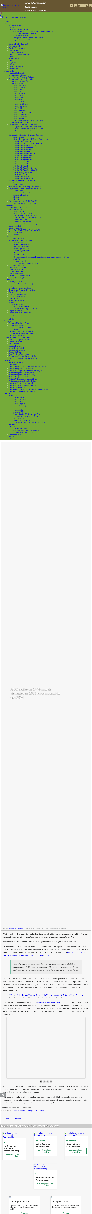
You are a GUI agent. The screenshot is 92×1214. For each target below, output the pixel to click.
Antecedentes (18, 191)
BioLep (11, 317)
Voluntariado (13, 69)
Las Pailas (71, 952)
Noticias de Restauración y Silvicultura (22, 381)
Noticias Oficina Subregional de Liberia (23, 379)
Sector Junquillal (19, 87)
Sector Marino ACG (16, 133)
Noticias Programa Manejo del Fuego (22, 375)
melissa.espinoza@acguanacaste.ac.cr (29, 1110)
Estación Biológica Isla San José (24, 145)
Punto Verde (17, 259)
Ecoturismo (8, 205)
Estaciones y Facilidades (17, 296)
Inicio (6, 21)
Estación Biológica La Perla (23, 160)
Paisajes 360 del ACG (21, 428)
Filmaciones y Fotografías (18, 294)
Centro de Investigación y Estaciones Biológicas (26, 135)
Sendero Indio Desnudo (21, 220)
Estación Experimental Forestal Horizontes (54, 1002)
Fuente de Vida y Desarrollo (35, 10)
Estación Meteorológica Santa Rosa (26, 309)
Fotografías (13, 395)
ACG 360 (12, 426)
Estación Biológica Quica (22, 166)
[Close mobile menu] (0, 15)
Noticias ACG (14, 364)
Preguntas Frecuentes (16, 300)
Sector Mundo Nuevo (21, 114)
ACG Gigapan (14, 437)
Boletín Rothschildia (16, 271)
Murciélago (29, 955)
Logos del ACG (14, 63)
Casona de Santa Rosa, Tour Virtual (26, 431)
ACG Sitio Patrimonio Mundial (24, 34)
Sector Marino (14, 234)
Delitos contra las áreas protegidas (21, 331)
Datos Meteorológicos (17, 304)
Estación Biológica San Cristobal (25, 170)
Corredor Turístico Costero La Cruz (26, 203)
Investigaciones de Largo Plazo (20, 288)
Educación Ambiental (16, 265)
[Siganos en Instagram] (83, 6)
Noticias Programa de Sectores (20, 377)
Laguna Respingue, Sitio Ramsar (25, 40)
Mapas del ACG (19, 185)
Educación (8, 236)
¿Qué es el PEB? (19, 242)
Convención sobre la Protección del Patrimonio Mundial (33, 31)
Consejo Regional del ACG (18, 44)
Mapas (11, 302)
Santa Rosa (7, 955)
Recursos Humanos (16, 52)
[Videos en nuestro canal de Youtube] (79, 6)
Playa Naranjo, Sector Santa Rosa (25, 216)
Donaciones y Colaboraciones (19, 54)
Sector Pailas (18, 89)
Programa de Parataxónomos (19, 286)
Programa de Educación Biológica (21, 79)
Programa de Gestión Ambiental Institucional (25, 189)
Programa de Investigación (18, 81)
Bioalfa (11, 319)
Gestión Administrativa (17, 48)
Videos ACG (13, 424)
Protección (8, 321)
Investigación (9, 280)
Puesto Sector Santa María (22, 172)
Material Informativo (20, 195)
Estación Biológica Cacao (22, 149)
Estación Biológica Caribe (22, 156)
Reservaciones (18, 137)
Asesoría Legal (14, 46)
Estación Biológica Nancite (23, 141)
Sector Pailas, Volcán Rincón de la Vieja (23, 224)
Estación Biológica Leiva (22, 158)
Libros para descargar (16, 278)
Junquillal (39, 955)
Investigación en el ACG (17, 282)
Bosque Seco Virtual (16, 269)
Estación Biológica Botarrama (24, 153)
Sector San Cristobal (20, 104)
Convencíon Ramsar (20, 36)
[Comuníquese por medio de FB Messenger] (90, 6)
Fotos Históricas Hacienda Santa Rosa (27, 414)
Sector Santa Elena (20, 106)
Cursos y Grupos (15, 292)
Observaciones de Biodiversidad (20, 275)
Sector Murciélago (19, 94)
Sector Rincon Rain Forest (22, 112)
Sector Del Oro (18, 118)
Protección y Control (16, 348)
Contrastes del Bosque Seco (23, 433)
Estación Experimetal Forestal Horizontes (28, 143)
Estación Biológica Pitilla (22, 151)
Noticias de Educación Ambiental (21, 383)
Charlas (11, 439)
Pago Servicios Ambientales (19, 354)
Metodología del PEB (21, 249)
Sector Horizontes (19, 110)
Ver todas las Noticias (16, 362)
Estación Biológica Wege (22, 176)
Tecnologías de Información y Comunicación (25, 187)
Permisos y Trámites (16, 342)
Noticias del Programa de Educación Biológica (25, 371)
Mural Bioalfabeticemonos (22, 255)
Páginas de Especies (16, 273)
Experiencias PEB (19, 261)
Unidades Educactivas (21, 247)
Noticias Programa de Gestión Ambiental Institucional (28, 366)
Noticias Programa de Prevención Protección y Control (28, 389)
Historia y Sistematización (22, 244)
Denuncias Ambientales (17, 335)
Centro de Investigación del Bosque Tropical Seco (31, 139)
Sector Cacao (18, 98)
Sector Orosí (17, 100)
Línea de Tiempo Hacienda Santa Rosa (27, 218)
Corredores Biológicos (17, 350)
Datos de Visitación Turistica (23, 77)
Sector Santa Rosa (19, 85)
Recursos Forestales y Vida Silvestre (17, 338)
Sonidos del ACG (15, 435)
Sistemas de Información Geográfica (22, 180)
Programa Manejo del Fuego (19, 122)
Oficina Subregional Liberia (19, 340)
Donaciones (17, 253)
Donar (11, 56)
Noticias (12, 60)
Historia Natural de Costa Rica (20, 313)
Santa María (81, 952)
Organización (14, 42)
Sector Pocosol (18, 96)
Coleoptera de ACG (16, 315)
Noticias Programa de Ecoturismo (21, 369)
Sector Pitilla (17, 108)
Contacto (12, 65)
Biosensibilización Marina (18, 267)
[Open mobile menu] (1, 13)
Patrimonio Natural (15, 352)
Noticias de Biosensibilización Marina (22, 385)
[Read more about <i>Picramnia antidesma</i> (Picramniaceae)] (45, 1169)
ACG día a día (18, 418)
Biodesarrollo (9, 71)
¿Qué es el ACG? (15, 25)
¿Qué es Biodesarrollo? (17, 73)
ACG (6, 23)
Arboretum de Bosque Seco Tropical (26, 131)
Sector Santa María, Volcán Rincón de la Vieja (25, 230)
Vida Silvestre (14, 344)
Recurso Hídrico (15, 346)
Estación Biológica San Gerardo (24, 168)
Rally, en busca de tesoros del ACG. (26, 263)
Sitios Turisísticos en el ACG (19, 207)
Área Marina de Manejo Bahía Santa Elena (24, 201)
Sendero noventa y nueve (22, 222)
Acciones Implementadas (22, 193)
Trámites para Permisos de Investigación (23, 290)
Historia (12, 27)
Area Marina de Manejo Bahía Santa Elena (28, 120)
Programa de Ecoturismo (17, 75)
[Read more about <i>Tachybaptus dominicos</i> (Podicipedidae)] (14, 1137)
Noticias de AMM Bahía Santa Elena (22, 391)
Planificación (13, 50)
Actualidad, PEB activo (21, 251)
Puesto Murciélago (20, 174)
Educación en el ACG (17, 238)
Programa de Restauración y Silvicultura (23, 125)
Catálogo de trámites (16, 67)
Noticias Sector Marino (17, 387)
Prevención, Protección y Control (21, 327)
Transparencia (14, 58)
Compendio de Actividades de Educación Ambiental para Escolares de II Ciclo (41, 257)
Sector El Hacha (19, 102)
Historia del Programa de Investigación (22, 284)
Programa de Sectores (16, 83)
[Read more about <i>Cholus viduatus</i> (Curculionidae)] (76, 1135)
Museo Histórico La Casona (23, 214)
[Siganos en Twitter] (76, 6)
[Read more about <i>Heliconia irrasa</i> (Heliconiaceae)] (45, 1135)
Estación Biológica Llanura (23, 162)
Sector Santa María (20, 91)
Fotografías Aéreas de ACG (23, 420)
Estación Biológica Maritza (23, 147)
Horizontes (49, 955)
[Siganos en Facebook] (72, 6)
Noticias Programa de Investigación (21, 373)
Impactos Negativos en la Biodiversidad (23, 333)
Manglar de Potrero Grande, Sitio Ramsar (28, 38)
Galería (16, 199)
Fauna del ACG (19, 412)
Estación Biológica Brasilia (23, 178)
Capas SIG (17, 182)
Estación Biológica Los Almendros (25, 164)
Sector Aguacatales (20, 116)
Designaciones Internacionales (19, 29)
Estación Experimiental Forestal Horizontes (28, 129)
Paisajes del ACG (19, 397)
